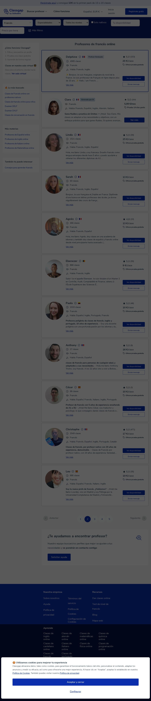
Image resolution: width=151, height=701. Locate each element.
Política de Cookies (21, 673)
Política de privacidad (69, 673)
